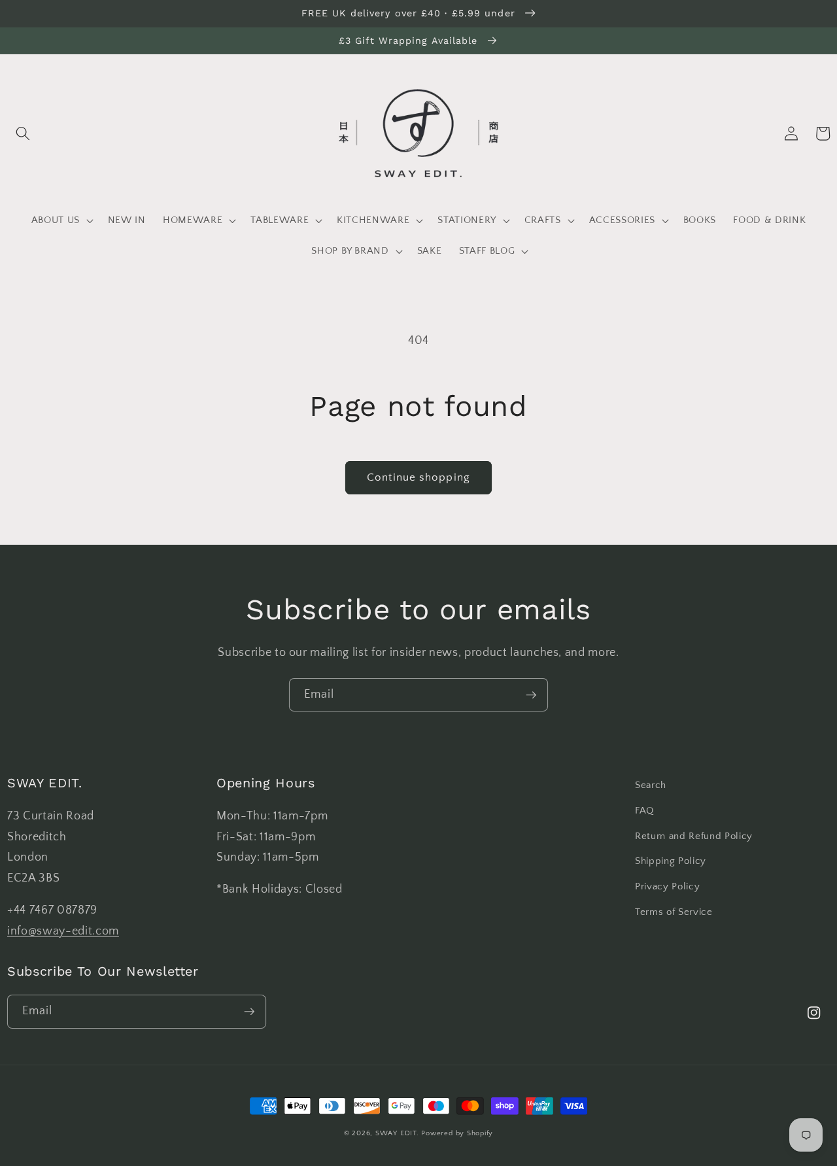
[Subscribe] (531, 695)
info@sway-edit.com (63, 931)
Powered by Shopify (457, 1133)
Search (650, 785)
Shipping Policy (670, 860)
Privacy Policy (667, 886)
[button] (23, 133)
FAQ (644, 810)
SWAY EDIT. (397, 1133)
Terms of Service (674, 911)
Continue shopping (418, 477)
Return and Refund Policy (694, 836)
